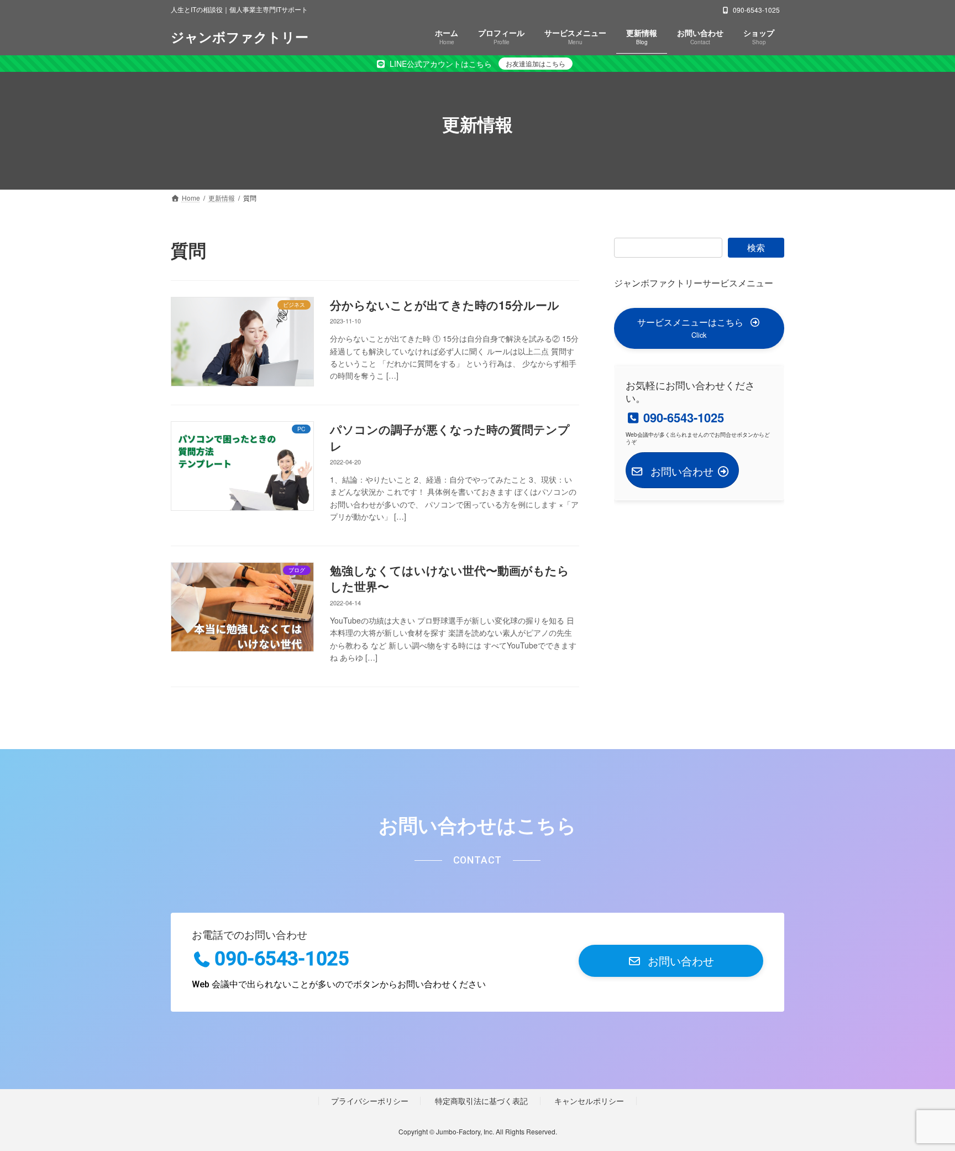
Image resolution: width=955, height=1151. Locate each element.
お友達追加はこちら (535, 63)
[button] (699, 328)
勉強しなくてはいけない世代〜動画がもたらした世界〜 (449, 578)
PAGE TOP (922, 1106)
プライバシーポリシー (369, 1101)
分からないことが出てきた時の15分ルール (444, 304)
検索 (756, 247)
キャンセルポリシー (589, 1101)
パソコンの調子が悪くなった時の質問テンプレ (450, 437)
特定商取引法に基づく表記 (481, 1101)
